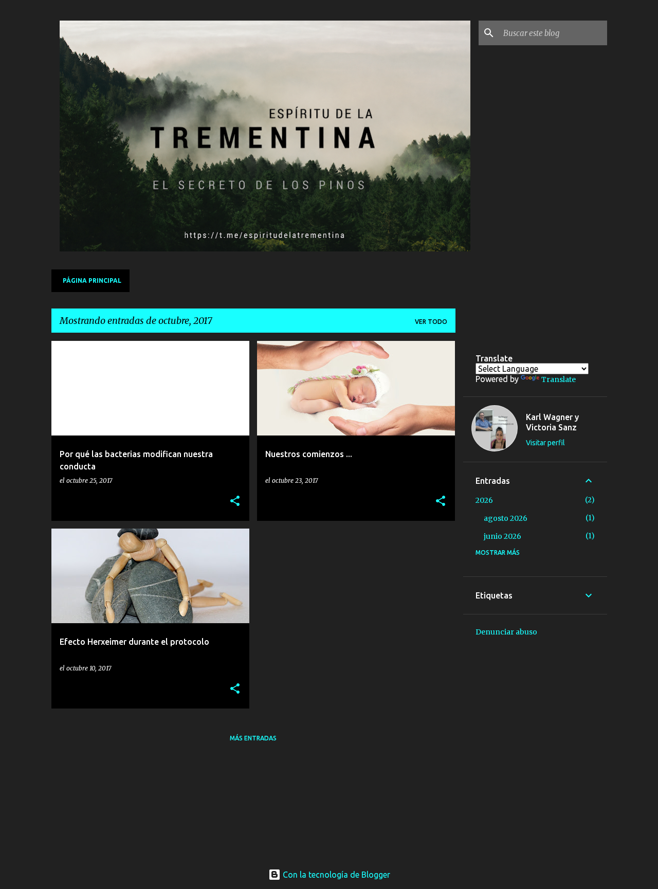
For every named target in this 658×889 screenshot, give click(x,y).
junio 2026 (502, 536)
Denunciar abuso (506, 632)
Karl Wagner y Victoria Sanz (552, 422)
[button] (235, 502)
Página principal (92, 280)
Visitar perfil (545, 443)
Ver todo (431, 321)
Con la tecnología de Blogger (335, 874)
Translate (558, 379)
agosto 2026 (505, 518)
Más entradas (253, 738)
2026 (484, 500)
